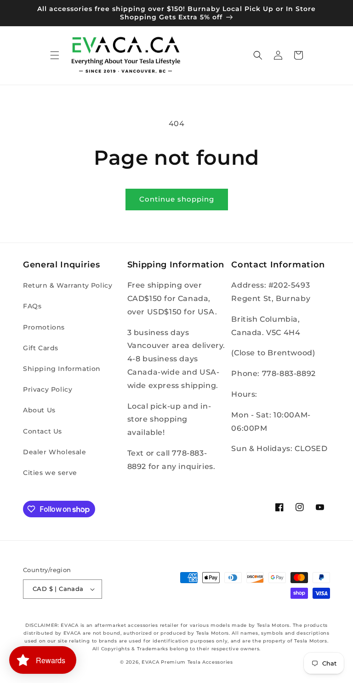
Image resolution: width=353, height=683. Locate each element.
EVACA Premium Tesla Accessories (187, 662)
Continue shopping (176, 199)
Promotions (44, 327)
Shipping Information (62, 369)
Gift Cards (40, 348)
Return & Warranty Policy (67, 285)
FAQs (32, 306)
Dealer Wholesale (54, 452)
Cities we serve (50, 473)
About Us (39, 410)
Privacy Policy (47, 389)
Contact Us (42, 431)
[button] (55, 55)
